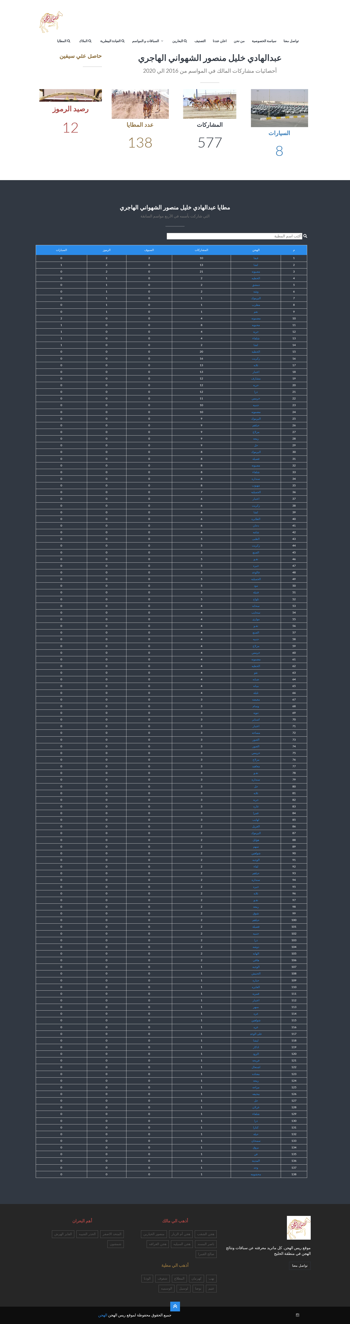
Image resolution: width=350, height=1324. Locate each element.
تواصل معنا (300, 1265)
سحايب (255, 612)
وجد (256, 1167)
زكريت (256, 358)
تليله (255, 692)
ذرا (256, 391)
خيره (256, 565)
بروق (256, 1147)
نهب (211, 1278)
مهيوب (256, 485)
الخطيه (256, 278)
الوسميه (166, 1288)
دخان (256, 525)
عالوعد (256, 572)
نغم (256, 311)
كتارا (256, 1127)
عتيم (211, 1288)
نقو (256, 672)
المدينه (256, 1160)
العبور (255, 739)
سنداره (256, 478)
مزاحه (255, 1087)
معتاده (256, 1074)
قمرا (256, 813)
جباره (256, 980)
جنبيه (256, 405)
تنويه (256, 712)
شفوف (162, 1278)
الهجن (102, 1315)
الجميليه (256, 492)
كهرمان (196, 1278)
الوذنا (147, 1278)
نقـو (256, 559)
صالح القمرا (206, 1254)
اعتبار (256, 371)
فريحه (256, 1060)
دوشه (256, 946)
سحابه (256, 605)
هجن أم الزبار (180, 1234)
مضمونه (255, 318)
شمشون (115, 1244)
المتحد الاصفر (112, 1234)
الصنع (256, 552)
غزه (256, 1013)
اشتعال (256, 1067)
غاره (256, 806)
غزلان (255, 1107)
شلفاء (256, 338)
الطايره (255, 519)
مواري (256, 619)
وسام (256, 706)
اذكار (256, 1047)
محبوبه (256, 325)
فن (256, 1154)
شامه (256, 532)
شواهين (255, 853)
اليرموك (256, 298)
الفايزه (256, 987)
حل (256, 445)
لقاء (256, 866)
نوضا (198, 1288)
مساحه (256, 732)
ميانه (256, 686)
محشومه (256, 1174)
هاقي (256, 960)
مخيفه (256, 1094)
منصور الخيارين (154, 1234)
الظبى (256, 538)
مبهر (256, 1007)
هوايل (256, 840)
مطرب (256, 304)
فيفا (256, 258)
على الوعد (256, 1033)
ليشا (256, 1040)
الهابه (256, 953)
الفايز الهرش (63, 1234)
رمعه (256, 438)
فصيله (256, 458)
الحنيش (255, 973)
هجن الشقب (205, 1234)
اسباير (256, 719)
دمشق (256, 284)
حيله (255, 1134)
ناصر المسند (205, 1244)
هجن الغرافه (157, 1244)
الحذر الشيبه (87, 1234)
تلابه (256, 365)
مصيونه (256, 271)
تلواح (256, 599)
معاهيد (256, 766)
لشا (256, 265)
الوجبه (256, 860)
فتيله (256, 592)
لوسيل (183, 1288)
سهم (256, 846)
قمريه (255, 993)
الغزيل (256, 826)
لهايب (255, 819)
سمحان (255, 1140)
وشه (256, 291)
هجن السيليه (181, 1244)
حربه (256, 331)
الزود (256, 1053)
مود (256, 585)
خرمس (256, 398)
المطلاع (179, 1278)
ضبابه (256, 679)
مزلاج (256, 432)
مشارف (255, 378)
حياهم (255, 425)
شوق (256, 913)
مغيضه (256, 699)
